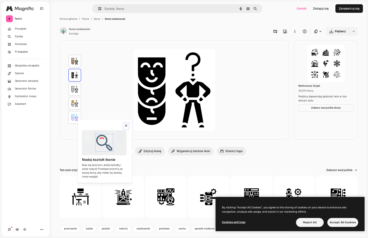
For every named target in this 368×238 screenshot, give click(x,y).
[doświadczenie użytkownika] (209, 197)
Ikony (97, 19)
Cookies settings (233, 222)
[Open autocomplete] (98, 8)
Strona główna (68, 19)
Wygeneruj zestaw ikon (193, 151)
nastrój (123, 228)
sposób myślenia (204, 228)
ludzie (89, 228)
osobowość (143, 228)
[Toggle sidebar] (41, 8)
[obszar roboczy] (80, 197)
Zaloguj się (321, 8)
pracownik (70, 228)
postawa (164, 228)
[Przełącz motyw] (24, 229)
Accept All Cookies (343, 222)
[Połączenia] (9, 229)
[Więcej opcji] (294, 31)
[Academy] (17, 229)
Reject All (310, 222)
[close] (126, 126)
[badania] (166, 197)
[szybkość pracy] (123, 197)
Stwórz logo (234, 151)
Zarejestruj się (349, 8)
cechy (182, 228)
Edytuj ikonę (152, 151)
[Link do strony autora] (63, 31)
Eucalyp (73, 33)
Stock (85, 19)
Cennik (302, 8)
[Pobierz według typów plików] (318, 31)
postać (106, 228)
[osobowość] (74, 61)
